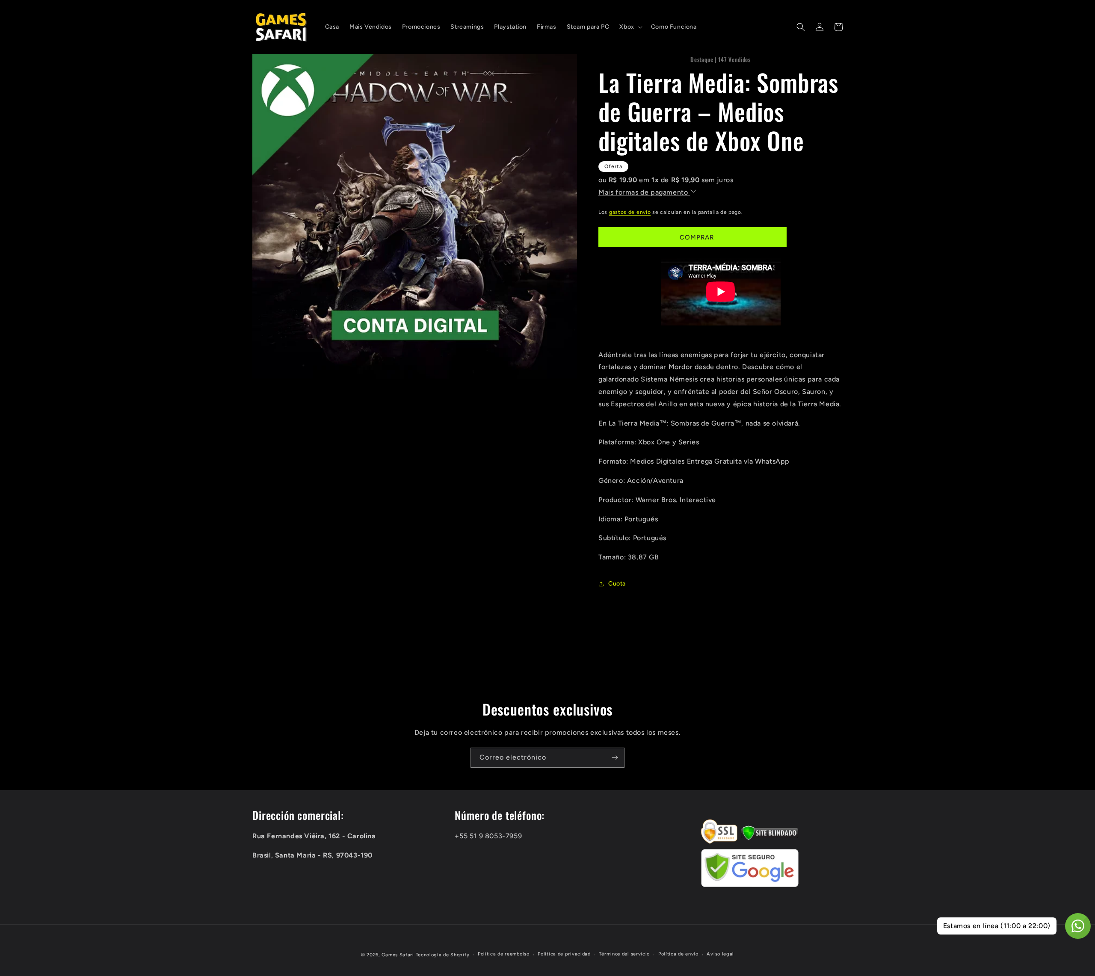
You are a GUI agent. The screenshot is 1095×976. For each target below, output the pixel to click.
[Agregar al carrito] (692, 237)
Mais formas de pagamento (644, 192)
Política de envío (678, 954)
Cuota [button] (617, 583)
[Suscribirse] (614, 758)
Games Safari (398, 955)
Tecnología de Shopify (443, 955)
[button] (629, 27)
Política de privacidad (564, 954)
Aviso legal (720, 954)
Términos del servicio (624, 954)
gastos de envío (630, 212)
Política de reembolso (504, 954)
